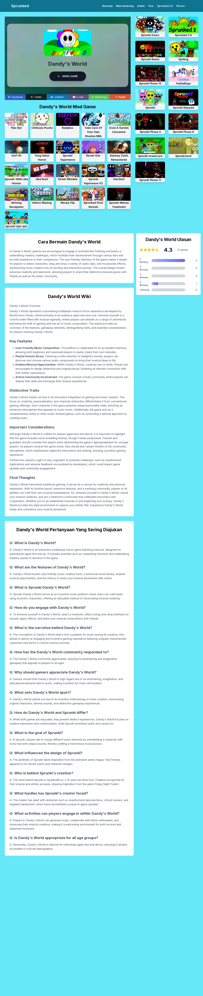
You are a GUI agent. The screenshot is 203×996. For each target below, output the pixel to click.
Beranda (107, 5)
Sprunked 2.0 (165, 5)
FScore (180, 5)
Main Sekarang (125, 5)
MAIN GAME (70, 76)
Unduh (141, 5)
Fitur (151, 5)
